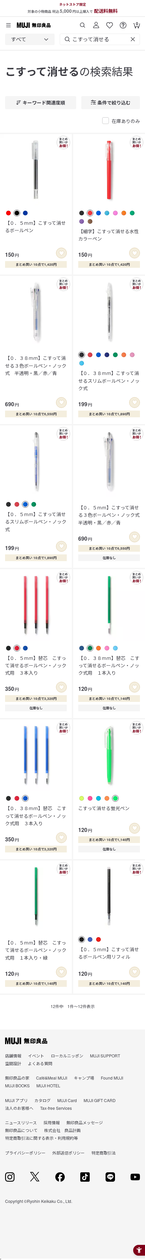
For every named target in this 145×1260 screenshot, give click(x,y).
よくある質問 (40, 1063)
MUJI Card (67, 1100)
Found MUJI (112, 1078)
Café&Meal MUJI (51, 1078)
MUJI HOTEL (48, 1085)
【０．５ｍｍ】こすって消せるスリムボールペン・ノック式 (35, 522)
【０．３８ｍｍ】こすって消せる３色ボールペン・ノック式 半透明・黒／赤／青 (35, 365)
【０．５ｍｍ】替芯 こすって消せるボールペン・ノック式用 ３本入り (35, 665)
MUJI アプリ (16, 1100)
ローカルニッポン (67, 1055)
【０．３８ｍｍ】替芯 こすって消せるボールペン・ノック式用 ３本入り (35, 816)
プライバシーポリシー (25, 1153)
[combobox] (30, 39)
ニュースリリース (21, 1122)
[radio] (8, 213)
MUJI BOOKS (17, 1085)
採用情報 (52, 1122)
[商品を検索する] (82, 23)
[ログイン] (96, 23)
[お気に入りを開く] (109, 23)
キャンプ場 (84, 1078)
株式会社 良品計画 (62, 1130)
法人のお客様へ (19, 1108)
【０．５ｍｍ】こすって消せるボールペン (35, 226)
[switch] (61, 253)
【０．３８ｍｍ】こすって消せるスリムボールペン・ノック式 (109, 380)
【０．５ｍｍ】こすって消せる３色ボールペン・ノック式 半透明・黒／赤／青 (109, 515)
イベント (36, 1055)
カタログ (42, 1100)
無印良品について (21, 1130)
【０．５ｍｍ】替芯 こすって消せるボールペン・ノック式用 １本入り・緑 (35, 950)
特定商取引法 (103, 1153)
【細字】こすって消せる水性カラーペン (108, 235)
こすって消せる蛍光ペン (103, 808)
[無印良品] (26, 1041)
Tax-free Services (56, 1108)
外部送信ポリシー (68, 1153)
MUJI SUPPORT (105, 1055)
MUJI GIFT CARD (100, 1100)
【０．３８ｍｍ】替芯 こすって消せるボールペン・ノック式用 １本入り (109, 665)
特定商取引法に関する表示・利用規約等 (41, 1138)
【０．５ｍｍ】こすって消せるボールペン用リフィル (108, 953)
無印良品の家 (17, 1078)
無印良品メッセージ (84, 1122)
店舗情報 (13, 1055)
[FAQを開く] (123, 23)
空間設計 (13, 1063)
